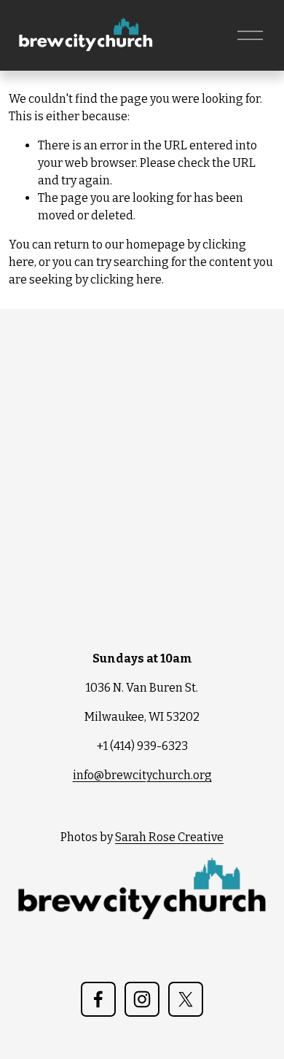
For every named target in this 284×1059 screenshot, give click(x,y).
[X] (185, 999)
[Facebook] (98, 999)
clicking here (126, 279)
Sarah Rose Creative (169, 837)
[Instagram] (142, 999)
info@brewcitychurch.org (142, 775)
